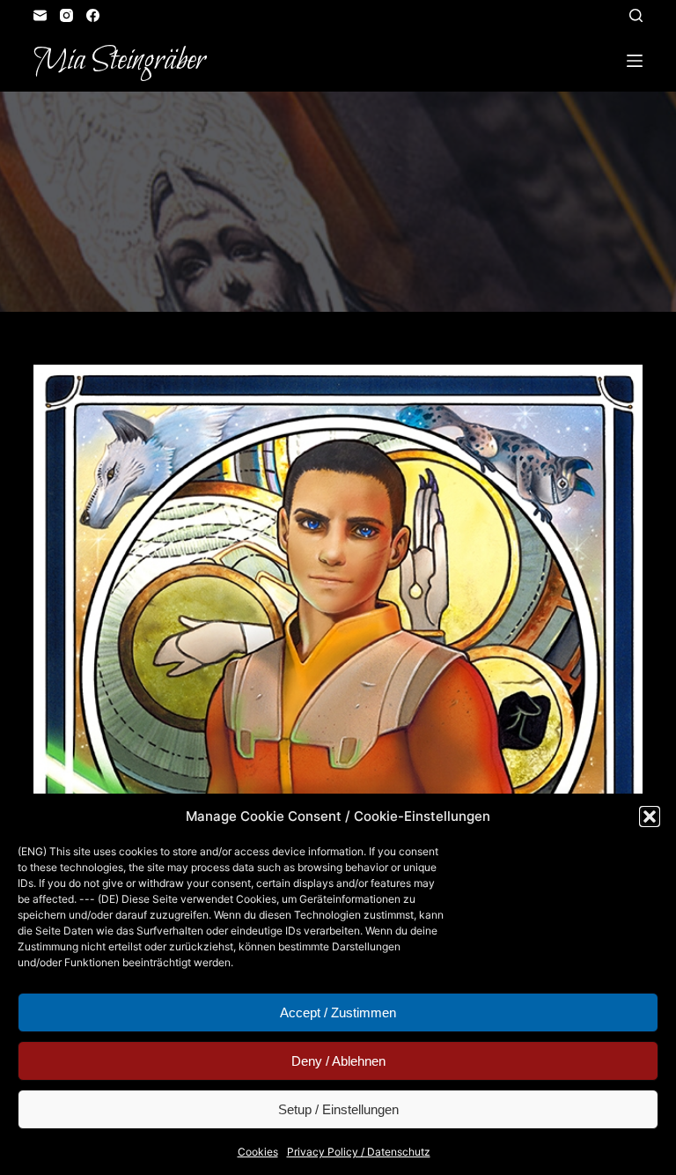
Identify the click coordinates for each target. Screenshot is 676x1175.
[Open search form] (636, 15)
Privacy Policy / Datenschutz (358, 1151)
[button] (649, 816)
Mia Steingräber (119, 61)
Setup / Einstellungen (338, 1109)
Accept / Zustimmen (338, 1012)
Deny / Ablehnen (338, 1060)
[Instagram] (66, 15)
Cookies (258, 1151)
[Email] (40, 15)
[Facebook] (92, 15)
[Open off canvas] (635, 61)
